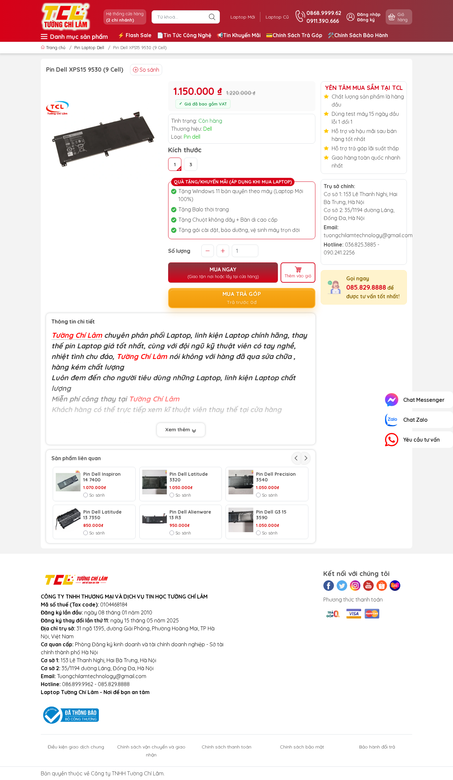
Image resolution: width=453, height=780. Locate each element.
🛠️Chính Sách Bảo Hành (358, 35)
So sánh (149, 69)
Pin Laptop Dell (89, 47)
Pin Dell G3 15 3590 (271, 515)
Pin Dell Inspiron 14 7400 (102, 477)
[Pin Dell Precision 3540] (240, 482)
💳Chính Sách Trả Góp (294, 35)
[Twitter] (342, 585)
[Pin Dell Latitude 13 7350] (68, 520)
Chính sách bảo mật (302, 747)
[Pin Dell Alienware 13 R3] (154, 520)
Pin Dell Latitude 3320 (188, 477)
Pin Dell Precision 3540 (276, 477)
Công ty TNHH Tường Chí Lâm (127, 773)
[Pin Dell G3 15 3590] (240, 520)
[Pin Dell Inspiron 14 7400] (68, 482)
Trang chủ (56, 47)
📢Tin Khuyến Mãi (239, 35)
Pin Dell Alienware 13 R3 (190, 515)
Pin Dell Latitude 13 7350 (102, 515)
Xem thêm (178, 429)
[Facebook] (328, 585)
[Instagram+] (355, 585)
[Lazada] (395, 585)
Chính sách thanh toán (226, 747)
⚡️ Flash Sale (135, 35)
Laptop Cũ (277, 17)
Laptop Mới (242, 17)
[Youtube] (368, 585)
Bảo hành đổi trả (377, 747)
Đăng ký (366, 19)
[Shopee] (381, 585)
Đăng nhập (368, 14)
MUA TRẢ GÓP (242, 298)
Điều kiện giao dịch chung (76, 747)
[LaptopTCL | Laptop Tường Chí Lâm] (66, 16)
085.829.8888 (366, 287)
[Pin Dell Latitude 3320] (154, 482)
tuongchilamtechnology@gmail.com (368, 235)
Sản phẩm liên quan (76, 458)
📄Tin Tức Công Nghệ (184, 35)
